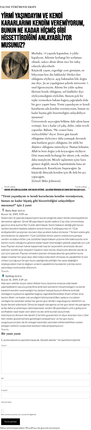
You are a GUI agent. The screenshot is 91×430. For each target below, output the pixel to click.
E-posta (4, 390)
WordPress (31, 428)
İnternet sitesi (6, 402)
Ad (2, 378)
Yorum (4, 345)
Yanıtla (5, 271)
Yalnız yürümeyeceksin (18, 7)
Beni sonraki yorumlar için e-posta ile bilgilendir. (18, 414)
